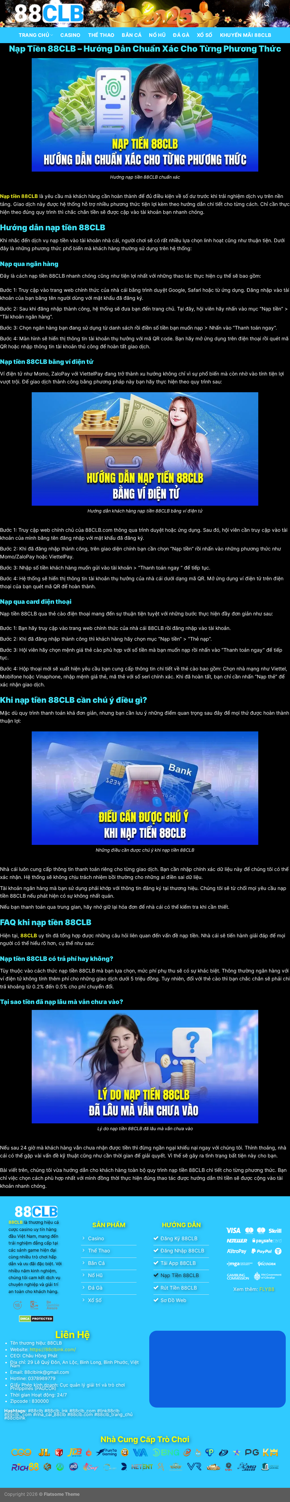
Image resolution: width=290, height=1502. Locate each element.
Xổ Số (205, 35)
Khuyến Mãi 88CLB (246, 35)
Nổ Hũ (157, 35)
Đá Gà (181, 35)
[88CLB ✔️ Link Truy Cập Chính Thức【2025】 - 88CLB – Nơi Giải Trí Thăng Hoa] (49, 13)
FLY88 (266, 1289)
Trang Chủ (34, 35)
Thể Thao (101, 35)
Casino (70, 35)
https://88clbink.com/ (53, 1349)
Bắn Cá (132, 35)
